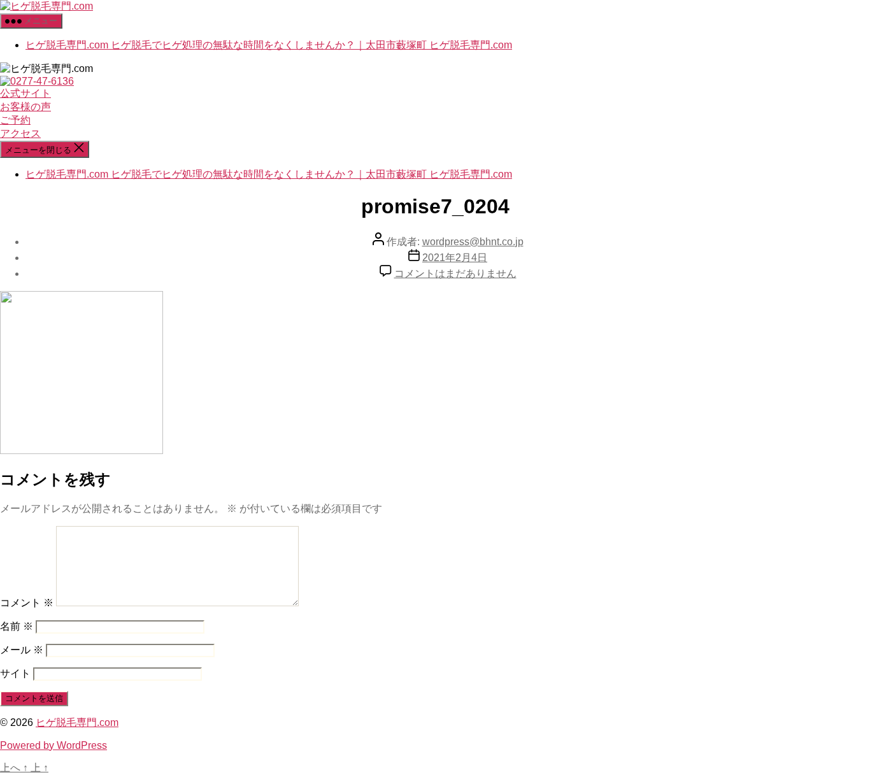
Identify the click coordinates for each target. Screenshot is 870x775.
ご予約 (15, 120)
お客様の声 (25, 106)
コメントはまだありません (455, 273)
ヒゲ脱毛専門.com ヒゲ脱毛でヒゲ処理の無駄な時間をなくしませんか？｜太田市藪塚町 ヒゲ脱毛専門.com (268, 44)
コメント (26, 602)
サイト (15, 673)
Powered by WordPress (53, 745)
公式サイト (25, 93)
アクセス (20, 133)
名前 (16, 626)
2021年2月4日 (454, 257)
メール (21, 649)
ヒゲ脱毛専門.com (77, 722)
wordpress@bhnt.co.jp (473, 241)
